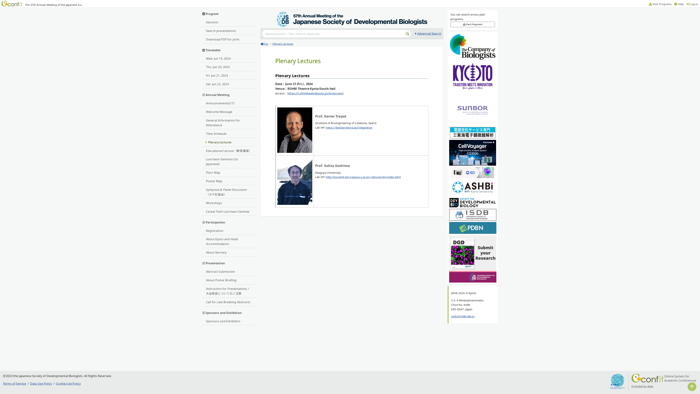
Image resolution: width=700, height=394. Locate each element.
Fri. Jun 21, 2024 (217, 76)
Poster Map (214, 181)
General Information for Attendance (223, 122)
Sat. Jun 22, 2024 (217, 84)
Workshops (214, 203)
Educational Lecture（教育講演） (229, 151)
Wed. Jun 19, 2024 (218, 59)
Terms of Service (14, 384)
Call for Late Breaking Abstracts (228, 302)
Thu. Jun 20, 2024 (218, 67)
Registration (214, 231)
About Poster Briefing (221, 280)
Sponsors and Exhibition (223, 321)
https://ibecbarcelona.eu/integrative (349, 127)
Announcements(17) (220, 103)
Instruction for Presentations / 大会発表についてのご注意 (227, 291)
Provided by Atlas (642, 386)
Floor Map (213, 173)
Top (266, 44)
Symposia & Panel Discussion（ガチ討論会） (226, 192)
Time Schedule (216, 134)
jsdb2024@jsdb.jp (463, 316)
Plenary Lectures (220, 142)
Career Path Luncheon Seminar (228, 212)
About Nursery (216, 252)
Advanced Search (429, 34)
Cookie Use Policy (68, 384)
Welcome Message (219, 112)
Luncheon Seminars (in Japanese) (222, 161)
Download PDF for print (223, 39)
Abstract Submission (220, 272)
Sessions (212, 22)
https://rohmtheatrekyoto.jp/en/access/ (315, 93)
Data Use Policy (41, 384)
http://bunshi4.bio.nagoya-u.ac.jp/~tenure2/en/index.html (363, 177)
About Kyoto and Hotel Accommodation (222, 241)
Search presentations (221, 31)
